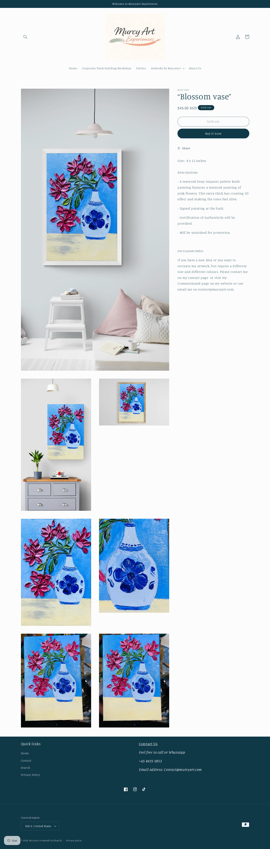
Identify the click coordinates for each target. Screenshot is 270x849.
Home (25, 753)
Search (25, 767)
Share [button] (186, 148)
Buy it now (213, 133)
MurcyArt (34, 840)
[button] (25, 36)
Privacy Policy (30, 774)
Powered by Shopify (51, 840)
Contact (26, 760)
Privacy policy (74, 840)
